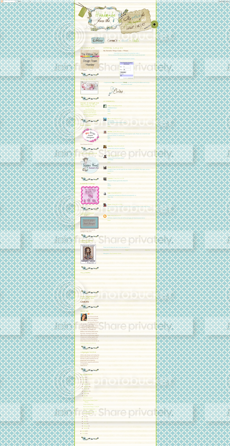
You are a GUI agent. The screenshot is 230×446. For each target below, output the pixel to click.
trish (109, 215)
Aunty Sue (110, 146)
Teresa (109, 204)
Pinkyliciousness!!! (88, 398)
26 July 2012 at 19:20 (117, 204)
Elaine (91, 313)
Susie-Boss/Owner (89, 109)
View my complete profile (88, 343)
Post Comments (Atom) (115, 253)
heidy (109, 155)
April (85, 421)
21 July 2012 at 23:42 (118, 131)
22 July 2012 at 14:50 (118, 178)
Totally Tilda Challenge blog (88, 105)
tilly (109, 118)
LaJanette (110, 178)
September (86, 391)
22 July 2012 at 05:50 (116, 155)
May (85, 419)
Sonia (109, 105)
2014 (83, 377)
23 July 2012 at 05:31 (116, 193)
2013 (83, 379)
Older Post (147, 250)
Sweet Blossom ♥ (87, 413)
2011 (83, 431)
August (86, 393)
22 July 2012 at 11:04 (117, 167)
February (86, 426)
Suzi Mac (110, 131)
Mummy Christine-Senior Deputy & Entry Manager (90, 111)
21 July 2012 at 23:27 (115, 118)
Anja (109, 193)
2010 (83, 433)
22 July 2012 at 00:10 (118, 146)
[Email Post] (109, 95)
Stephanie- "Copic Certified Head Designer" (90, 115)
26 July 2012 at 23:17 (116, 215)
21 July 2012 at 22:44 (116, 105)
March (85, 423)
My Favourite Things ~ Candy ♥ (91, 406)
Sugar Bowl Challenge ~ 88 (90, 411)
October (86, 389)
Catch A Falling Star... (88, 404)
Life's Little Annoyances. (89, 409)
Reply (109, 113)
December (86, 384)
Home (126, 250)
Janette (109, 167)
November (86, 386)
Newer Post (106, 250)
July (85, 396)
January (86, 428)
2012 (83, 382)
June (85, 416)
